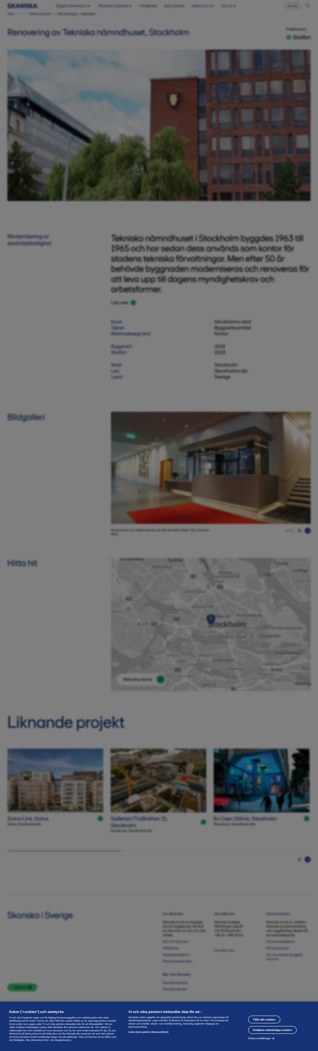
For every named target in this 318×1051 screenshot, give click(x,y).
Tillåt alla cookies (264, 1019)
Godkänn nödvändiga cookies (272, 1030)
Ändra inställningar (259, 1038)
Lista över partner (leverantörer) (148, 1031)
